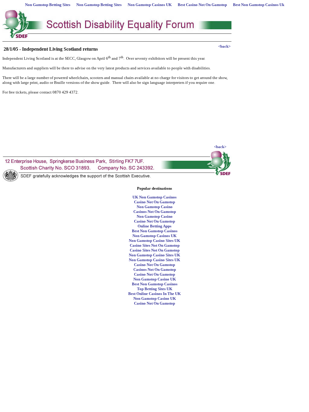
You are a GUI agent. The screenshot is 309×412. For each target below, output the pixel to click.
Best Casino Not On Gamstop (202, 4)
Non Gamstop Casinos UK (150, 4)
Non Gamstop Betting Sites (47, 4)
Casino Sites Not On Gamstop (155, 245)
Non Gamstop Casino (155, 206)
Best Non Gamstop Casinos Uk (258, 4)
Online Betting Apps (154, 226)
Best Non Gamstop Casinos (154, 231)
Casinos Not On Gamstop (154, 211)
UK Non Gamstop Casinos (154, 197)
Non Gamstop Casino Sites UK (154, 240)
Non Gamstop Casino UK (154, 279)
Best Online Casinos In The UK (154, 293)
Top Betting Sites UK (154, 289)
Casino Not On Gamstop (154, 202)
